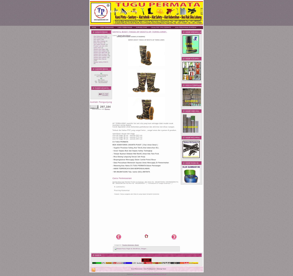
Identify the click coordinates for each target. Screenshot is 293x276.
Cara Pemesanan (136, 268)
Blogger (107, 109)
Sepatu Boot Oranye (100, 54)
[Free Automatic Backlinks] (96, 263)
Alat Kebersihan (99, 36)
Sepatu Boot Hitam (100, 51)
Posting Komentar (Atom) (130, 245)
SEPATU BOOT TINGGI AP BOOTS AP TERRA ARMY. (140, 32)
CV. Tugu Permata (105, 94)
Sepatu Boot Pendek (100, 55)
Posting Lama (174, 237)
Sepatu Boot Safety (100, 57)
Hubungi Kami (161, 268)
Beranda (146, 236)
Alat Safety (97, 39)
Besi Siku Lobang (99, 41)
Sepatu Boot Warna (100, 59)
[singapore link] (193, 263)
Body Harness (98, 42)
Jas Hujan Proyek (99, 44)
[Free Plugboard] (166, 263)
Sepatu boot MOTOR (100, 52)
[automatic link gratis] (184, 263)
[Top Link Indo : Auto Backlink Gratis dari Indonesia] (156, 263)
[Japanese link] (175, 263)
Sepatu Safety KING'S (101, 62)
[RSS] (93, 270)
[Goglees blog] (146, 261)
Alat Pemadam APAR (100, 38)
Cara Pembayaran (150, 268)
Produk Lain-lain (99, 46)
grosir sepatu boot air (116, 11)
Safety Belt (97, 47)
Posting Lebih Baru (118, 237)
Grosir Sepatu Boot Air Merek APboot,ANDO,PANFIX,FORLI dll (149, 274)
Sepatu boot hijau (99, 49)
